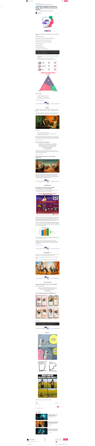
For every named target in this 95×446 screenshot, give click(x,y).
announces (40, 254)
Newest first (56, 402)
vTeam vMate (39, 12)
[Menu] (68, 0)
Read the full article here (39, 154)
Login (58, 406)
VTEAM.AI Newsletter (38, 3)
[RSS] (56, 442)
